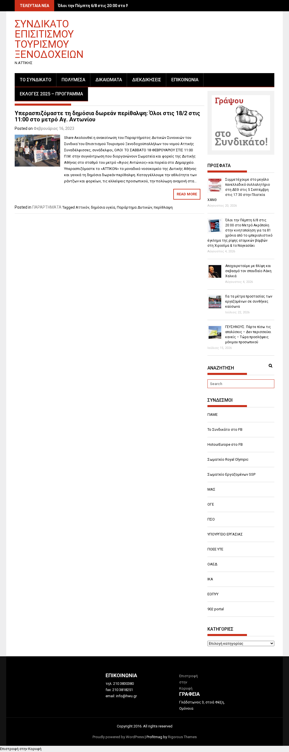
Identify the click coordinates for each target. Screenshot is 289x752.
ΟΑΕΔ (212, 564)
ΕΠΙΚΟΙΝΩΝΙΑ (184, 79)
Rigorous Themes (182, 737)
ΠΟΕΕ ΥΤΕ (215, 549)
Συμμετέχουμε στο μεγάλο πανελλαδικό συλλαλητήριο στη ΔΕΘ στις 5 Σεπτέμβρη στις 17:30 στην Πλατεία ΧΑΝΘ (238, 190)
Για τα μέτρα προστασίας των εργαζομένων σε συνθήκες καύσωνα (248, 301)
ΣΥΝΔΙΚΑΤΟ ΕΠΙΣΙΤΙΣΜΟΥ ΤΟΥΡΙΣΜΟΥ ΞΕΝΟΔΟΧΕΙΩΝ (49, 39)
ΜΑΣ (211, 489)
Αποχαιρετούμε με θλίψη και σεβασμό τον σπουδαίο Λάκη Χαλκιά (248, 271)
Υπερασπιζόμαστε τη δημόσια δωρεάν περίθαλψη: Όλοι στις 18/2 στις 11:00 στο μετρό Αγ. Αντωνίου (107, 116)
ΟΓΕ (210, 504)
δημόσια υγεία (103, 207)
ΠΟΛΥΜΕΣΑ (73, 79)
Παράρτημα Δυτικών (134, 207)
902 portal (215, 609)
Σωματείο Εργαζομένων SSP (231, 474)
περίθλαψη (163, 207)
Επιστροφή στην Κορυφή (20, 749)
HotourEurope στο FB (225, 444)
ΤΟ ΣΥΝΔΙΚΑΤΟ (35, 79)
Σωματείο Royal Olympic (227, 459)
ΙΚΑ (210, 579)
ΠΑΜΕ (212, 414)
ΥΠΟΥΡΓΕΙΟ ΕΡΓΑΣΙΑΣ (225, 534)
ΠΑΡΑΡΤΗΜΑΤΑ (47, 207)
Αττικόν (82, 207)
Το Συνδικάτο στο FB (224, 429)
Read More (187, 194)
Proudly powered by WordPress (118, 737)
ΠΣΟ (211, 519)
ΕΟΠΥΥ (212, 594)
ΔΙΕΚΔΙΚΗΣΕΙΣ (146, 79)
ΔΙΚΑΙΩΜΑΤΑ (108, 79)
